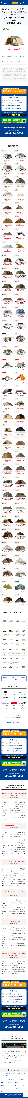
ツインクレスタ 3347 (11, 625)
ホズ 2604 (23, 653)
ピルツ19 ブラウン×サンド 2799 (17, 625)
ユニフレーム (5, 705)
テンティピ (22, 705)
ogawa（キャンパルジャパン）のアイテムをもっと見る (14, 678)
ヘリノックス (5, 700)
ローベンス (14, 710)
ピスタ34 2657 (17, 662)
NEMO (14, 705)
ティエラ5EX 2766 (4, 644)
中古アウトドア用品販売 (7, 1082)
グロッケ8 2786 (17, 653)
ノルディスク (5, 710)
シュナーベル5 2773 (4, 671)
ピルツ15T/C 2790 (17, 635)
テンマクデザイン (14, 700)
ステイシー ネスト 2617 (23, 663)
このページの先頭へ (14, 1070)
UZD (2, 1051)
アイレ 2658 (11, 643)
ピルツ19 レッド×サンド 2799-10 (17, 644)
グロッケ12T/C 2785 (4, 635)
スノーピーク (22, 694)
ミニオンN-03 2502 (17, 671)
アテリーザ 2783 (4, 654)
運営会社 (3, 1085)
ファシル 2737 (4, 624)
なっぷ (3, 1091)
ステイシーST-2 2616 (11, 663)
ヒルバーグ (22, 700)
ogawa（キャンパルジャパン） (22, 711)
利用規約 (3, 1088)
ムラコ (5, 694)
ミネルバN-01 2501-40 (23, 671)
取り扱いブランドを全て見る (15, 722)
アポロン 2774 (10, 634)
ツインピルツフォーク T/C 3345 (23, 625)
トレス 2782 (23, 643)
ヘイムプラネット (14, 694)
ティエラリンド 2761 (23, 635)
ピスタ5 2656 (4, 662)
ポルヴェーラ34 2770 (11, 654)
